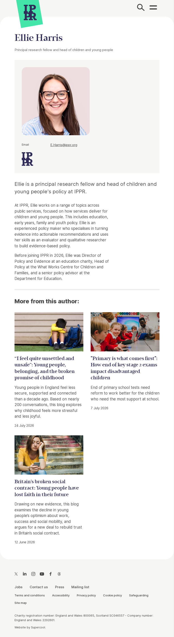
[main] (87, 284)
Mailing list (80, 587)
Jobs (18, 587)
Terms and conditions (29, 595)
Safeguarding (138, 595)
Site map (20, 603)
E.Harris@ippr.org (63, 145)
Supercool (38, 627)
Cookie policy (112, 595)
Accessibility (61, 595)
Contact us (39, 587)
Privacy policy (86, 595)
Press (59, 587)
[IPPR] (30, 12)
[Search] (141, 8)
